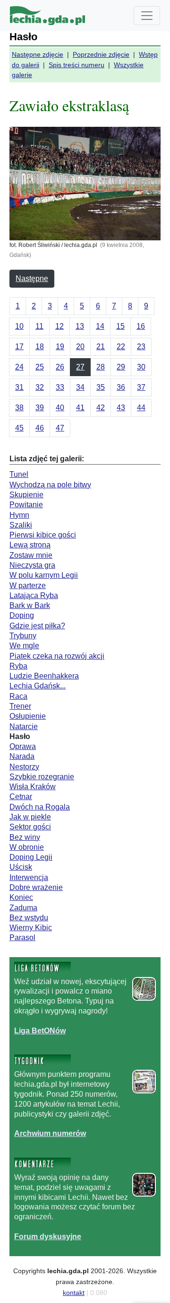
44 (141, 408)
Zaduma (23, 908)
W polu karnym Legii (43, 575)
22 (121, 347)
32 (39, 387)
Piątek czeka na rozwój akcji (56, 656)
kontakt (74, 1292)
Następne (32, 278)
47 (60, 428)
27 (80, 367)
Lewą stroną (30, 545)
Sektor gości (30, 827)
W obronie (26, 847)
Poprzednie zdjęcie (101, 54)
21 (100, 347)
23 (141, 347)
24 (19, 367)
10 (19, 326)
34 (80, 387)
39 (39, 408)
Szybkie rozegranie (41, 777)
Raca (18, 696)
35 (100, 387)
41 (80, 408)
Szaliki (20, 525)
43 (121, 408)
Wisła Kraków (32, 787)
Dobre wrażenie (36, 887)
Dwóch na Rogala (39, 807)
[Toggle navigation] (147, 15)
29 (121, 367)
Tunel (18, 474)
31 (19, 387)
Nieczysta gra (32, 565)
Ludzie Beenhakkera (44, 676)
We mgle (24, 646)
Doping (21, 615)
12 (59, 326)
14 (100, 326)
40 (60, 408)
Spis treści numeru (76, 65)
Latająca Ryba (33, 595)
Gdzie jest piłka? (37, 626)
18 (39, 347)
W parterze (27, 585)
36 (121, 387)
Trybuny (22, 636)
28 (100, 367)
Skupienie (26, 495)
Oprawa (22, 746)
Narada (21, 756)
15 (120, 326)
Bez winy (24, 837)
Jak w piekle (30, 817)
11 (39, 326)
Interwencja (28, 877)
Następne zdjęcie (37, 54)
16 (140, 326)
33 (60, 387)
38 (19, 408)
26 (60, 367)
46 (39, 428)
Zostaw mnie (30, 555)
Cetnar (20, 796)
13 (80, 326)
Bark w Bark (29, 605)
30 (141, 367)
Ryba (18, 666)
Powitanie (26, 505)
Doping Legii (30, 857)
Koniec (21, 897)
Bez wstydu (28, 918)
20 (80, 347)
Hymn (19, 515)
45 (19, 428)
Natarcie (23, 726)
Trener (20, 706)
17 (19, 347)
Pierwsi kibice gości (42, 535)
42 (100, 408)
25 (39, 367)
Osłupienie (27, 716)
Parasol (22, 937)
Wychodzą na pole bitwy (50, 485)
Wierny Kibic (30, 928)
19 (60, 347)
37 (141, 387)
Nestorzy (24, 767)
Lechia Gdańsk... (37, 686)
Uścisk (20, 867)
